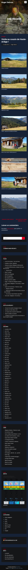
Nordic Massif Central (9, 443)
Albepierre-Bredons (10, 288)
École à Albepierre (8, 517)
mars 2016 (7, 406)
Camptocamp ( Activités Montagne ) (12, 456)
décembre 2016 (8, 393)
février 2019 (7, 363)
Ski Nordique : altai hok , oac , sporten (12, 452)
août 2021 (7, 342)
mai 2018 (7, 368)
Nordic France (7, 445)
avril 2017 (7, 387)
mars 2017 (7, 389)
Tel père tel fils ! (9, 270)
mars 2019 (7, 361)
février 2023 (7, 336)
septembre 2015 (8, 414)
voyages (3, 36)
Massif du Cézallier (8, 462)
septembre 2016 (8, 399)
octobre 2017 (7, 376)
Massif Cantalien (8, 272)
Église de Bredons (8, 460)
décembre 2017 (8, 372)
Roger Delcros (7, 2)
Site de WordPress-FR (9, 559)
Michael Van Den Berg (18, 568)
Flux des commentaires (9, 557)
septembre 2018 (8, 365)
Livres (6, 519)
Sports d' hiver (8, 525)
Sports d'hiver (7, 526)
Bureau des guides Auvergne (10, 449)
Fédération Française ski (9, 447)
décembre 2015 (8, 412)
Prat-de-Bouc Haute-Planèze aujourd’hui (14, 293)
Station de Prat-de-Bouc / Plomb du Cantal (13, 286)
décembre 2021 (8, 338)
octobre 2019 (7, 353)
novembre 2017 (8, 374)
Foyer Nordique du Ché (10, 540)
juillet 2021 (7, 344)
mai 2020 (7, 351)
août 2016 (7, 400)
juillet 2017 (7, 382)
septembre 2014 (8, 417)
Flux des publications (9, 555)
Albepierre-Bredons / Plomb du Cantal (12, 430)
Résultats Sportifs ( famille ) (10, 279)
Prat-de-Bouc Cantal (9, 432)
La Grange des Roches (9, 439)
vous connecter (10, 228)
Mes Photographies (9, 276)
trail (5, 528)
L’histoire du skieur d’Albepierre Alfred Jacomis (14, 265)
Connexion (7, 553)
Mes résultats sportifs (9, 277)
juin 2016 (7, 402)
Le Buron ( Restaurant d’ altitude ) (11, 441)
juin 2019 (7, 357)
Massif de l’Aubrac (8, 464)
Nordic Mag (7, 454)
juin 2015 (7, 416)
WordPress (18, 566)
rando (6, 521)
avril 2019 (7, 359)
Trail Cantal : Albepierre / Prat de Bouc (12, 295)
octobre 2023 (7, 334)
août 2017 (7, 380)
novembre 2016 (8, 395)
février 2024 (7, 333)
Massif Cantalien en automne (11, 313)
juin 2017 (7, 383)
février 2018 (7, 370)
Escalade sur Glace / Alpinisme (11, 263)
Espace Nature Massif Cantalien (11, 437)
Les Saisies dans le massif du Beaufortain (13, 311)
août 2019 (7, 355)
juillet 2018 (7, 366)
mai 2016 (7, 404)
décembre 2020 (8, 348)
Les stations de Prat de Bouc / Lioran (12, 435)
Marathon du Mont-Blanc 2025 (11, 309)
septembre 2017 (8, 378)
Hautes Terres (7, 450)
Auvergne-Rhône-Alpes (9, 458)
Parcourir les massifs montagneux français (13, 308)
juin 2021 (7, 346)
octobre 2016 (7, 397)
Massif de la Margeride (9, 274)
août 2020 (7, 350)
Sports (6, 523)
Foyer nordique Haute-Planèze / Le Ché (13, 433)
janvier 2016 (7, 410)
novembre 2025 (8, 329)
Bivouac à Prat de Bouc (8, 219)
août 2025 (7, 331)
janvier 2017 (7, 391)
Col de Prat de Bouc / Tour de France (12, 261)
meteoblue (5, 505)
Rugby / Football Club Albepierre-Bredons (13, 281)
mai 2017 (7, 385)
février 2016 (7, 408)
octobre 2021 (7, 340)
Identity (10, 568)
